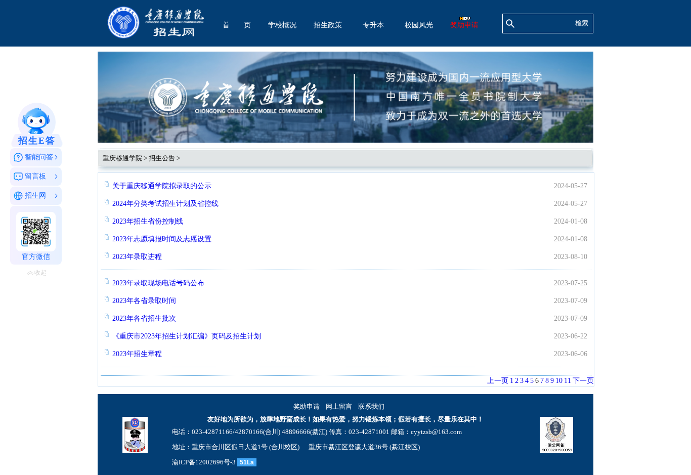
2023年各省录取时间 (144, 301)
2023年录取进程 (137, 257)
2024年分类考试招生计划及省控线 (165, 203)
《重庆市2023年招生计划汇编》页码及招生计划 (186, 336)
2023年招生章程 (137, 354)
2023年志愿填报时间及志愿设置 (161, 239)
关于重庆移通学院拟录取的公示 (161, 186)
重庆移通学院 (122, 158)
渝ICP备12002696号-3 (204, 462)
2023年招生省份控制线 (147, 221)
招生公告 (162, 158)
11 (567, 380)
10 (559, 380)
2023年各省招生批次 (144, 318)
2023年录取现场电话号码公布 (158, 283)
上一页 (497, 380)
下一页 (583, 380)
